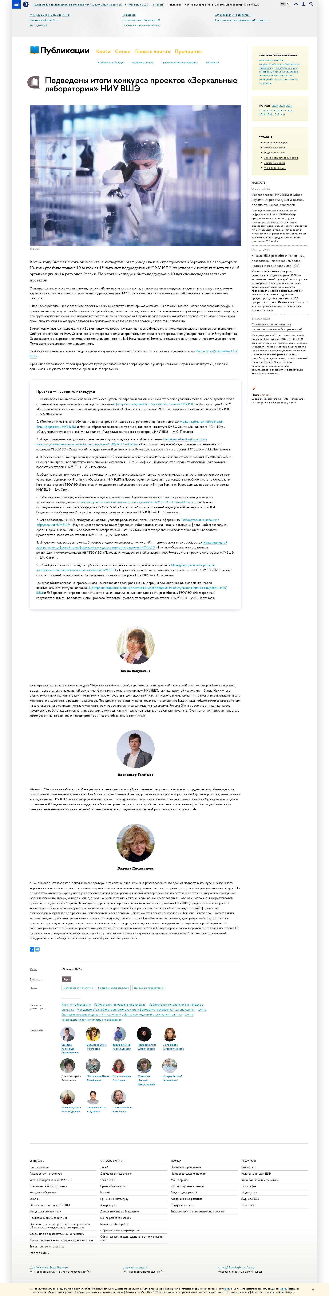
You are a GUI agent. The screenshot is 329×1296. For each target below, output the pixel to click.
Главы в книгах (152, 51)
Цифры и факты (39, 1167)
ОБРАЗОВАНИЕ (111, 1161)
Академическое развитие (186, 1198)
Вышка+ (105, 1192)
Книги (103, 51)
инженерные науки (270, 71)
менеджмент (266, 79)
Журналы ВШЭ (250, 1198)
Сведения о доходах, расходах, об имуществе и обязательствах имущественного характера (60, 1225)
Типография (248, 1186)
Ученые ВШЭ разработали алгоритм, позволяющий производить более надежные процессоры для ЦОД (278, 260)
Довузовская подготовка (116, 1173)
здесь (227, 1288)
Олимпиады (107, 1180)
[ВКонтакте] (32, 949)
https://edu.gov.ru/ (135, 1267)
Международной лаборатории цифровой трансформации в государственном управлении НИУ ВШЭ (131, 544)
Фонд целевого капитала (45, 1211)
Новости (259, 183)
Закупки (34, 1198)
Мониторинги (179, 1180)
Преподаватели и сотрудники (48, 1186)
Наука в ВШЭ (212, 62)
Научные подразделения (186, 1167)
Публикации (64, 50)
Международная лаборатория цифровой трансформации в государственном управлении (136, 1009)
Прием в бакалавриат (113, 1186)
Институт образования (76, 1005)
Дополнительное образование (119, 1211)
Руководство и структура (46, 1173)
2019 (262, 114)
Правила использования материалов (179, 62)
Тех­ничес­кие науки (274, 147)
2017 (276, 114)
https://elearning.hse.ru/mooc (236, 1267)
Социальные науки (274, 162)
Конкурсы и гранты (183, 1205)
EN (288, 4)
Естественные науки (275, 142)
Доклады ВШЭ (38, 25)
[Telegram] (37, 949)
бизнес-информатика (271, 60)
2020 (290, 110)
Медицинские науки (275, 152)
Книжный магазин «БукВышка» (259, 1180)
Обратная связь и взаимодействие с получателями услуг (131, 1238)
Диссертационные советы (187, 1186)
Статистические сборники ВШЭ (141, 20)
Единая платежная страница (47, 1246)
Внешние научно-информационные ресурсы (198, 1211)
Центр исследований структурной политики (153, 1014)
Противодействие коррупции (48, 1217)
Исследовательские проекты (189, 1173)
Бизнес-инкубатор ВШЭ (114, 1224)
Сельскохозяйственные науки (281, 157)
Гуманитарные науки (275, 167)
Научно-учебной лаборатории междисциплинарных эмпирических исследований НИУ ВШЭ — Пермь (121, 441)
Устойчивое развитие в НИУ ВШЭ (51, 1180)
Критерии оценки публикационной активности (242, 20)
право (278, 79)
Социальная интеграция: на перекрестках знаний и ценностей (277, 326)
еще (282, 114)
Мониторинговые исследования (141, 25)
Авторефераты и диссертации (233, 14)
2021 (283, 110)
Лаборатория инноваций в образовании (120, 1005)
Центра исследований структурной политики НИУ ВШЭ (154, 404)
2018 (269, 114)
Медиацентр (249, 1192)
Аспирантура (108, 1205)
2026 (282, 105)
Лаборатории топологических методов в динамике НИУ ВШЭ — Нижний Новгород (138, 502)
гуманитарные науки (286, 67)
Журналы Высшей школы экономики (50, 14)
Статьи (123, 51)
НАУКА (176, 1161)
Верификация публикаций (111, 62)
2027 (275, 105)
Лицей (104, 1167)
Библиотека (248, 1167)
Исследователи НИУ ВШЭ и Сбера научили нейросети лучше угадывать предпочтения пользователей (278, 199)
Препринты (129, 14)
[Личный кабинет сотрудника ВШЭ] (303, 4)
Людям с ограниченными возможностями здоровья (61, 1240)
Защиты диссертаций (184, 1192)
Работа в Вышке (39, 1253)
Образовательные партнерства (119, 1230)
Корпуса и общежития (43, 1192)
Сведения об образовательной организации (57, 1233)
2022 (276, 110)
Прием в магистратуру (114, 1198)
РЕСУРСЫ (248, 1161)
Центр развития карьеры (115, 1217)
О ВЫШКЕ (37, 1161)
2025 (289, 105)
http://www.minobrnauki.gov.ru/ (49, 1267)
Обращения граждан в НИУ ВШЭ (50, 1205)
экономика (265, 83)
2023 (269, 110)
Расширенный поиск (142, 62)
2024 (262, 110)
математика (286, 75)
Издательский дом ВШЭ (44, 20)
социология (290, 79)
